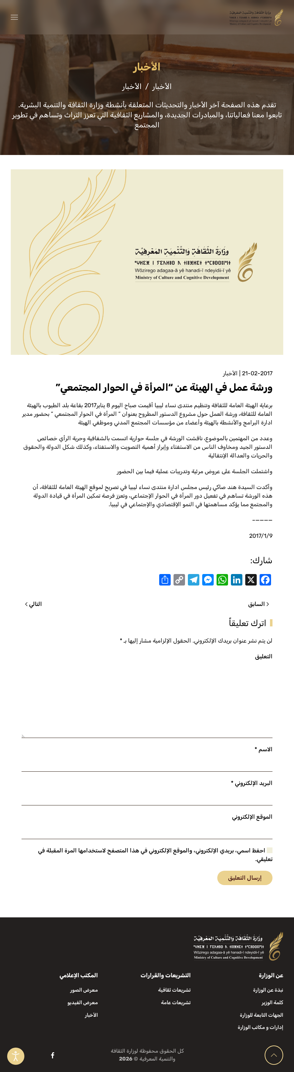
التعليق (263, 656)
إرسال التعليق (245, 877)
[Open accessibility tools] (15, 1056)
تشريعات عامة (176, 1003)
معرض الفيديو (82, 1003)
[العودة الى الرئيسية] (256, 17)
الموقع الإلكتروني (252, 816)
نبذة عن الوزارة (268, 990)
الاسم (263, 749)
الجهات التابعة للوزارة (261, 1015)
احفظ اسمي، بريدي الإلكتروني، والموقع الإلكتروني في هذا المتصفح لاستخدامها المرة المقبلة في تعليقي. (155, 854)
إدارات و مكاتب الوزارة (260, 1027)
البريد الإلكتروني (251, 783)
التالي (35, 604)
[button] (14, 17)
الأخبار (230, 373)
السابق (256, 604)
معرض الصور (84, 990)
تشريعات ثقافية (174, 990)
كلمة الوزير (272, 1003)
